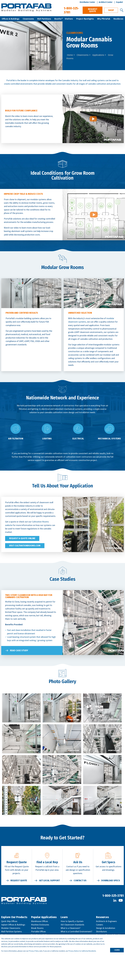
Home (70, 55)
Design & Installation (105, 928)
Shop (111, 10)
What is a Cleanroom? (70, 928)
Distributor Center (87, 2)
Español (119, 2)
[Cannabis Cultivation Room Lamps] (21, 738)
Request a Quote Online (22, 538)
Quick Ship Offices (9, 921)
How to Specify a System (72, 921)
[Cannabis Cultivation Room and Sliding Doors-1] (62, 707)
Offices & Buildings (10, 18)
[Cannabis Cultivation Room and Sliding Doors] (21, 707)
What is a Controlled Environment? (76, 931)
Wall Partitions (44, 18)
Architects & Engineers (106, 921)
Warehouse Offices (39, 921)
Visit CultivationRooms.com (24, 545)
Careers (99, 924)
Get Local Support (49, 880)
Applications (98, 55)
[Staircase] (62, 800)
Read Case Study (19, 650)
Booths (57, 18)
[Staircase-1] (102, 800)
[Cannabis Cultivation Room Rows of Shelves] (21, 769)
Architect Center (105, 2)
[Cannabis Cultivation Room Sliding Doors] (102, 769)
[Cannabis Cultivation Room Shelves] (62, 769)
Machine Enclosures (40, 924)
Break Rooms (37, 928)
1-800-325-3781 (113, 896)
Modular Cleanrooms (10, 928)
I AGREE (117, 950)
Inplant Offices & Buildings (13, 924)
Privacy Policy (34, 951)
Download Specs (110, 880)
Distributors (101, 931)
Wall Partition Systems (11, 931)
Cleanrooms (28, 18)
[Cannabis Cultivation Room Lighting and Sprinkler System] (62, 738)
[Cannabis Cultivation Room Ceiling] (102, 707)
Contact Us (80, 880)
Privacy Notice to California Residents (82, 951)
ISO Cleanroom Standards (72, 924)
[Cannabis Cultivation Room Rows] (102, 738)
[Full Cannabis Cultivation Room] (21, 800)
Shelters (69, 18)
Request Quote (92, 10)
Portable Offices (38, 931)
